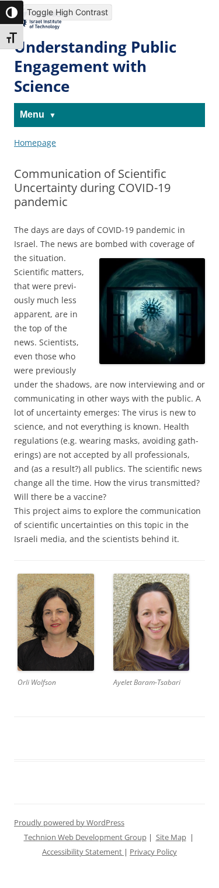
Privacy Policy (153, 852)
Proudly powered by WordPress (69, 823)
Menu (32, 114)
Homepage (35, 142)
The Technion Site (40, 17)
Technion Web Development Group (85, 837)
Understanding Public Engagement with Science (95, 66)
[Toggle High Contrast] (11, 12)
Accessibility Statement (83, 852)
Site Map (171, 837)
